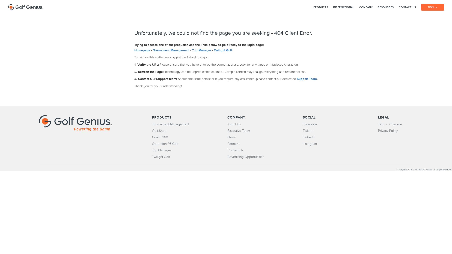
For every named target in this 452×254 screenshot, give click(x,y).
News (231, 137)
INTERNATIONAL (343, 7)
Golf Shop (159, 131)
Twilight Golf (223, 50)
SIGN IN (432, 7)
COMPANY (366, 7)
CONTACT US (408, 7)
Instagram (310, 144)
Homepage (142, 50)
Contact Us (235, 150)
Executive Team (238, 131)
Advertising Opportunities (245, 157)
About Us (234, 124)
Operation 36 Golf (165, 144)
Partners (233, 144)
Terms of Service (390, 124)
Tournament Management (171, 50)
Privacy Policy (388, 131)
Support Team (307, 79)
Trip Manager (201, 50)
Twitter (308, 131)
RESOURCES (386, 7)
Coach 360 (160, 137)
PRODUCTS (320, 7)
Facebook (310, 124)
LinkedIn (309, 137)
